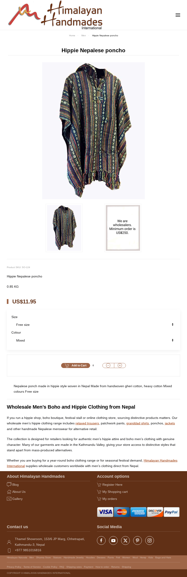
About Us (19, 491)
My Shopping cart (115, 491)
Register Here (112, 484)
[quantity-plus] (120, 365)
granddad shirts (137, 423)
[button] (178, 15)
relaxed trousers (87, 423)
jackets (170, 423)
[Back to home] (55, 15)
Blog (15, 484)
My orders (109, 499)
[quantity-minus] (108, 365)
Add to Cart (79, 365)
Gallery (17, 499)
